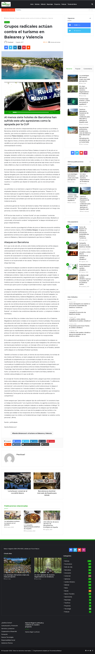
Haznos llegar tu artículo (32, 632)
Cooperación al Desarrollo (9, 631)
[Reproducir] (6, 111)
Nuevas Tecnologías (7, 637)
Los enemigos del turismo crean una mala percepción (84, 78)
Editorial (43, 4)
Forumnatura (68, 564)
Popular (77, 69)
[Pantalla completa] (57, 111)
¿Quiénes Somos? (6, 622)
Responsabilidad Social (8, 640)
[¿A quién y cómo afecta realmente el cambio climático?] (73, 253)
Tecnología (67, 609)
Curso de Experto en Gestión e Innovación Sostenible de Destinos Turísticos (84, 232)
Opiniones (67, 579)
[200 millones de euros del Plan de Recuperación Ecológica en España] (51, 515)
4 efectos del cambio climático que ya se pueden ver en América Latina (85, 279)
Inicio (31, 4)
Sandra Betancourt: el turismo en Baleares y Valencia (32, 433)
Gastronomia (68, 597)
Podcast (64, 4)
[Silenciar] (54, 111)
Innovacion (67, 573)
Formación (4, 634)
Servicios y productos (7, 628)
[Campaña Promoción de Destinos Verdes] (73, 245)
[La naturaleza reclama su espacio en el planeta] (12, 515)
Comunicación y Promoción (9, 625)
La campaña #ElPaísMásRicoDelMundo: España (32, 526)
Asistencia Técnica (7, 643)
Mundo (66, 591)
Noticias (37, 4)
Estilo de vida (68, 567)
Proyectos (57, 4)
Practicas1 (10, 42)
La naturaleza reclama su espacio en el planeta (11, 523)
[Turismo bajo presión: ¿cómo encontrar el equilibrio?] (73, 101)
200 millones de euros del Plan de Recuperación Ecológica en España (51, 524)
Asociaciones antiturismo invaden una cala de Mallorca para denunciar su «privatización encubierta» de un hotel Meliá (85, 135)
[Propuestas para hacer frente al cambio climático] (73, 267)
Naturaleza (67, 570)
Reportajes (50, 4)
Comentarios (88, 69)
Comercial (67, 576)
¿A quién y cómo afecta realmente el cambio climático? (85, 255)
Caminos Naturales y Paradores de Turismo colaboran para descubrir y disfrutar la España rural (84, 116)
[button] (32, 98)
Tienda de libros (72, 4)
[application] (32, 98)
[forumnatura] (6, 4)
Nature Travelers (69, 594)
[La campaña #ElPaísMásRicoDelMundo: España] (32, 517)
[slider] (31, 112)
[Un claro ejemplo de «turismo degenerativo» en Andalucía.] (73, 88)
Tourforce (67, 603)
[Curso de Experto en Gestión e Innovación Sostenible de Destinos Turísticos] (73, 229)
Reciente (69, 69)
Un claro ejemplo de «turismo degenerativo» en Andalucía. (84, 89)
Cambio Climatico (69, 582)
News (66, 588)
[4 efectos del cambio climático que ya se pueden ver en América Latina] (73, 277)
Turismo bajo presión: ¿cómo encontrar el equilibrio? (31, 10)
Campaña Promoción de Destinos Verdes (84, 245)
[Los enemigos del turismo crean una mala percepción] (73, 78)
